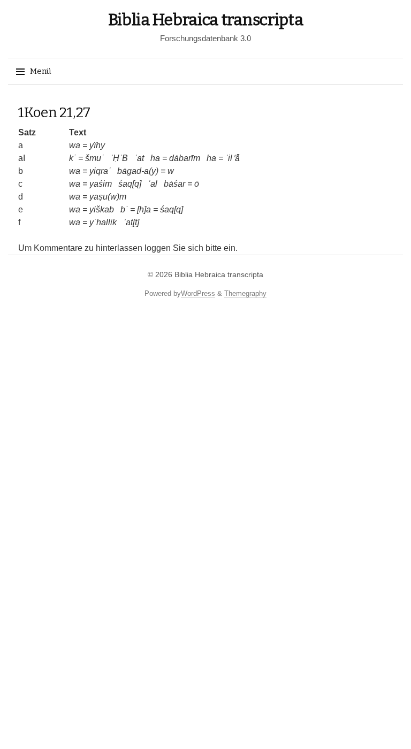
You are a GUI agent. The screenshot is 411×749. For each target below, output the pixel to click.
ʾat (139, 158)
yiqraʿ (100, 170)
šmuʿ (94, 158)
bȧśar (174, 183)
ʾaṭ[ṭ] (131, 222)
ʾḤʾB (119, 158)
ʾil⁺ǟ (232, 158)
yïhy (97, 145)
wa (74, 145)
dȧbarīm (184, 158)
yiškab (101, 209)
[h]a (144, 209)
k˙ (72, 158)
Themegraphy (245, 293)
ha (155, 158)
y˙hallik (103, 222)
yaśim (100, 183)
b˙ (124, 209)
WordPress (198, 293)
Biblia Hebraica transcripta (205, 19)
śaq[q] (129, 183)
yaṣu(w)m (107, 196)
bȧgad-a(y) (137, 170)
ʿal (152, 183)
